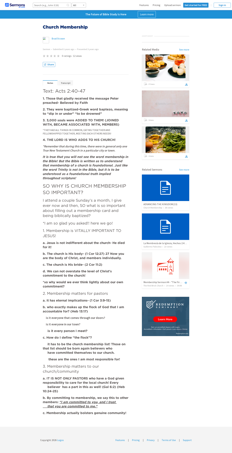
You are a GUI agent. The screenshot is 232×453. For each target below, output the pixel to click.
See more (184, 49)
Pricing (156, 5)
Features (144, 5)
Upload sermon (172, 5)
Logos (60, 440)
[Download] (186, 84)
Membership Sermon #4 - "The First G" (164, 282)
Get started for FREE (196, 5)
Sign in (222, 5)
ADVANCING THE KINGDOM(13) (160, 204)
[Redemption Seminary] (165, 316)
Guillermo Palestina (152, 246)
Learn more (147, 14)
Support (187, 440)
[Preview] (185, 282)
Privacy (151, 440)
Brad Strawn (58, 38)
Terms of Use (169, 440)
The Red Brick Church (153, 285)
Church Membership (152, 207)
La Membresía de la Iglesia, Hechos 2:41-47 (166, 243)
